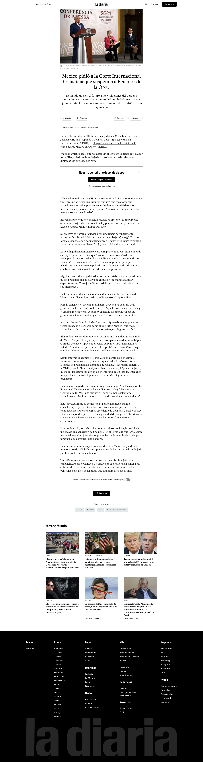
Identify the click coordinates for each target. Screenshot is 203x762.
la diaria (89, 674)
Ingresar (154, 4)
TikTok (164, 672)
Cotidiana (58, 660)
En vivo (123, 660)
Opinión (57, 700)
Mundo (39, 4)
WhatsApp (165, 660)
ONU (100, 510)
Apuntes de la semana (130, 656)
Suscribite (169, 4)
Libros (57, 692)
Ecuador (90, 510)
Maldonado (90, 652)
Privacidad (166, 698)
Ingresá (111, 186)
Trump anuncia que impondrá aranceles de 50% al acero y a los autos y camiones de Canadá (139, 562)
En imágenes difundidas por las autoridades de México (91, 446)
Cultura (57, 664)
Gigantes (89, 686)
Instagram (165, 664)
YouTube (165, 656)
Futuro (57, 684)
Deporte (58, 668)
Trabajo (57, 712)
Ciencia (57, 656)
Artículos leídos (92, 707)
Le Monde (90, 678)
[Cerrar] (139, 172)
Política (57, 704)
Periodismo (90, 699)
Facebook (165, 668)
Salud (56, 708)
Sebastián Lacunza (92, 619)
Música (88, 703)
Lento (87, 682)
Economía (58, 672)
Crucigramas (126, 675)
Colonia (88, 648)
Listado (123, 688)
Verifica (57, 716)
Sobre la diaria (127, 708)
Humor (123, 671)
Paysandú (89, 656)
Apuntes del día (127, 652)
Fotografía (124, 667)
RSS (163, 652)
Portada (30, 648)
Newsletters (166, 648)
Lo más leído (125, 648)
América (47, 4)
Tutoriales (165, 690)
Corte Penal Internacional (116, 510)
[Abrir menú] (28, 4)
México (79, 510)
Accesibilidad (167, 694)
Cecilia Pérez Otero (131, 619)
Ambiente (58, 648)
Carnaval (58, 652)
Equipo (123, 712)
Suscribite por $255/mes (101, 180)
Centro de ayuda (169, 686)
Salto (87, 660)
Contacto (165, 702)
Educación (59, 676)
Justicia (57, 688)
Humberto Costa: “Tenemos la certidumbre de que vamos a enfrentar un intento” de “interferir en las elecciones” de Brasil (139, 610)
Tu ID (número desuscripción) (128, 693)
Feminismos (59, 680)
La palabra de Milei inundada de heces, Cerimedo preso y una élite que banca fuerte (101, 607)
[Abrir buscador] (146, 4)
